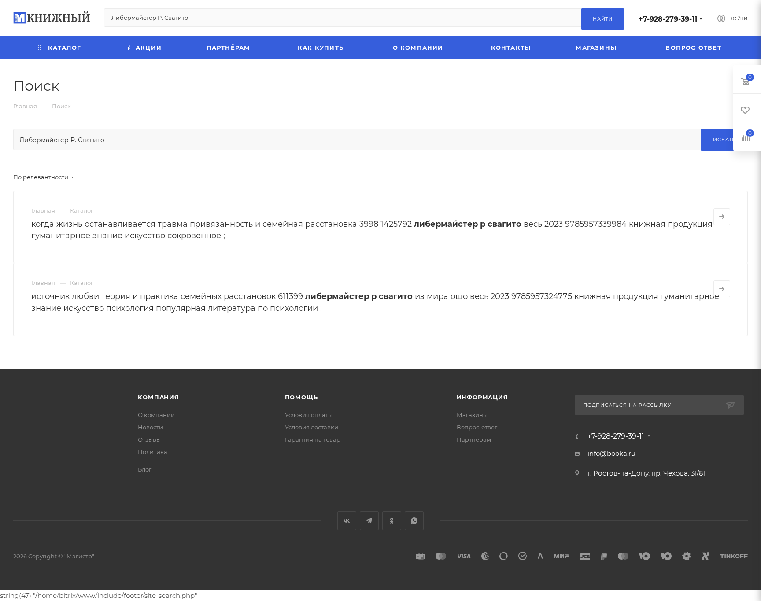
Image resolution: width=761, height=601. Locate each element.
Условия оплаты (308, 414)
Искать (724, 139)
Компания (158, 397)
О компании (156, 414)
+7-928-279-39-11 (668, 19)
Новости (150, 427)
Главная (43, 210)
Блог (144, 469)
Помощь (301, 397)
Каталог (81, 210)
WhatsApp (414, 520)
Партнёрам (474, 439)
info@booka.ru (611, 453)
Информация (482, 397)
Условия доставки (311, 427)
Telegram (369, 520)
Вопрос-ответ (477, 427)
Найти (603, 19)
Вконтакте (346, 520)
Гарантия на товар (312, 439)
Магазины (472, 414)
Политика (152, 451)
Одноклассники (391, 520)
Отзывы (149, 439)
